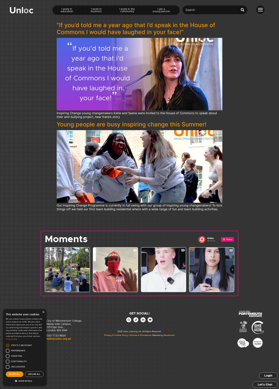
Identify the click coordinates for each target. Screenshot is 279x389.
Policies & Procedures (141, 335)
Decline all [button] (34, 374)
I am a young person (161, 10)
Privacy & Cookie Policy (116, 335)
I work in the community (127, 10)
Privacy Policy (11, 339)
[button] (25, 381)
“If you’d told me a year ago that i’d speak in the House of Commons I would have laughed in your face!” (136, 28)
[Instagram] (128, 319)
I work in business (96, 10)
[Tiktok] (135, 319)
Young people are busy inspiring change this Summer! (131, 124)
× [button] (43, 312)
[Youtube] (150, 319)
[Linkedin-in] (143, 319)
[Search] (243, 10)
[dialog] (24, 347)
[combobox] (211, 10)
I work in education (67, 10)
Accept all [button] (14, 374)
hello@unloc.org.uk (58, 339)
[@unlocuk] (202, 239)
